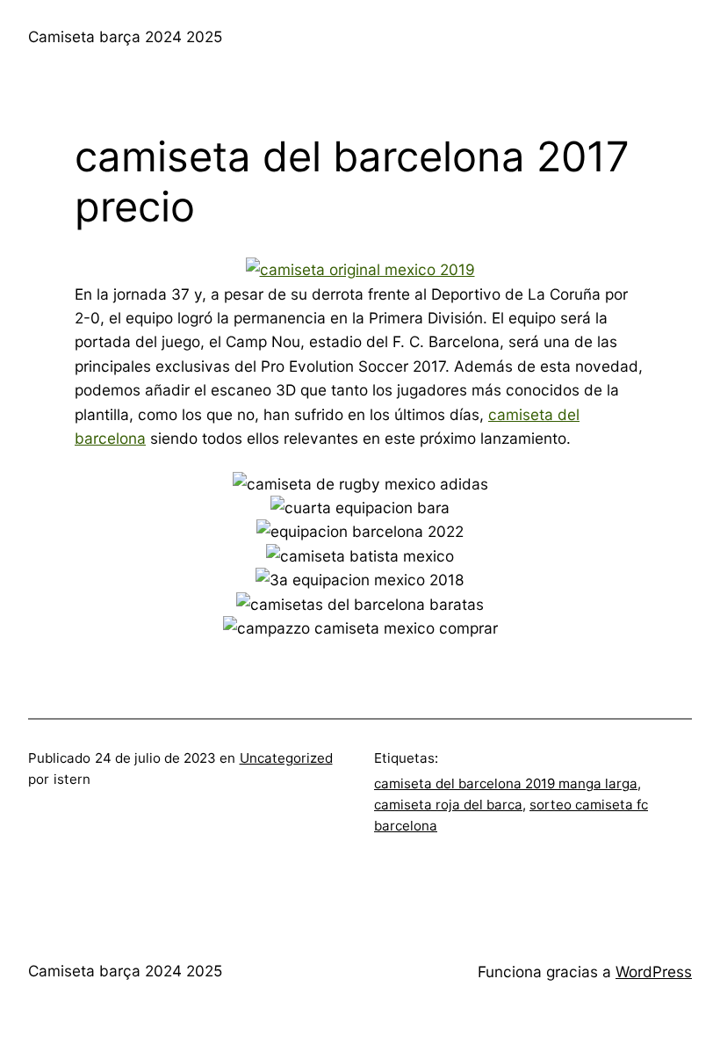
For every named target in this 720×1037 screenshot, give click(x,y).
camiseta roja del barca (448, 804)
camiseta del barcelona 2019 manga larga (505, 783)
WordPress (654, 971)
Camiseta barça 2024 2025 (125, 36)
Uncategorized (286, 758)
